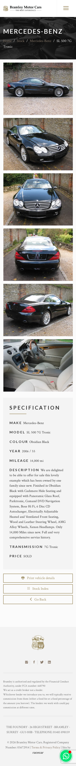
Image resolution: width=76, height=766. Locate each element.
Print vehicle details (39, 578)
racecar (38, 752)
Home (7, 41)
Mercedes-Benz (40, 41)
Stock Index (39, 588)
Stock (20, 41)
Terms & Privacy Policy (45, 747)
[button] (66, 756)
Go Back (39, 599)
